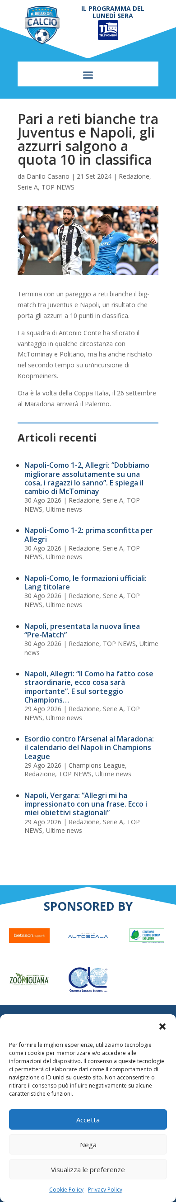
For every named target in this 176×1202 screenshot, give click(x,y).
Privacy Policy (105, 1189)
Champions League (97, 765)
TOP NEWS (58, 187)
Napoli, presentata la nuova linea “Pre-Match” (82, 630)
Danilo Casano (48, 176)
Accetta (88, 1119)
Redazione (134, 176)
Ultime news (64, 509)
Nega (88, 1144)
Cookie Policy (66, 1189)
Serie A (28, 187)
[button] (162, 1026)
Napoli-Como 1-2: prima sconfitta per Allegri (88, 534)
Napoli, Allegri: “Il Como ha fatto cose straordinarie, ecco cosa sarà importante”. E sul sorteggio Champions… (88, 687)
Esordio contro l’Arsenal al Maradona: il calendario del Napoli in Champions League (89, 747)
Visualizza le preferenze (88, 1169)
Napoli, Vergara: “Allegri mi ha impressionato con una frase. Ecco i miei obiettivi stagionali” (85, 803)
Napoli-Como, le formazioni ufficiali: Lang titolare (85, 582)
